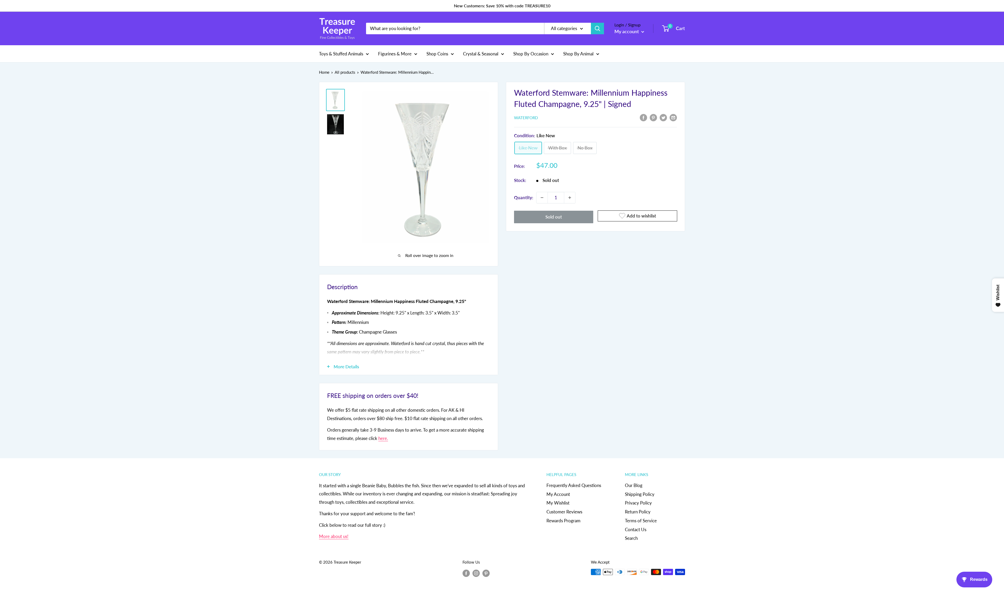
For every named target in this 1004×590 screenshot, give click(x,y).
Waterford (526, 117)
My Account (558, 494)
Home (324, 72)
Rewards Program (563, 520)
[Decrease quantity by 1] (542, 197)
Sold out (553, 217)
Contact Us (635, 529)
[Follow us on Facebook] (466, 573)
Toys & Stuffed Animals (341, 53)
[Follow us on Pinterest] (486, 573)
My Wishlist (557, 503)
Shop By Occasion (530, 53)
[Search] (597, 28)
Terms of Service (641, 520)
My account (627, 31)
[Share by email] (673, 117)
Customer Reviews (564, 511)
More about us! (334, 536)
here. (383, 438)
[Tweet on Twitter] (663, 117)
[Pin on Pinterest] (653, 117)
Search (631, 538)
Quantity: (523, 197)
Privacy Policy (638, 503)
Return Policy (638, 511)
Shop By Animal (578, 53)
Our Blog (633, 485)
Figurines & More (395, 53)
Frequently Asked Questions (573, 485)
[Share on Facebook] (643, 117)
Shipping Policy (639, 494)
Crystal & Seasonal (480, 53)
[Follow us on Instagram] (476, 573)
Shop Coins (437, 53)
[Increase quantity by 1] (569, 197)
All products (345, 72)
